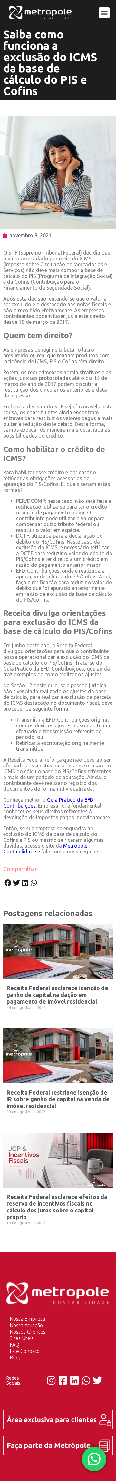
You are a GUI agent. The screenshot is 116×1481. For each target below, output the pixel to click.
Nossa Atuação (26, 1325)
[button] (104, 12)
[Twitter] (97, 1380)
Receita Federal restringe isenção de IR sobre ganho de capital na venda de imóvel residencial (58, 1099)
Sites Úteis (22, 1338)
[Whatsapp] (86, 1380)
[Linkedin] (74, 1380)
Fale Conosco (25, 1351)
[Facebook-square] (63, 1380)
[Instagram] (51, 1380)
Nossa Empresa (27, 1319)
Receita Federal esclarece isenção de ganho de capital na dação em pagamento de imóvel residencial (57, 995)
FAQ (14, 1345)
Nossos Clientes (27, 1332)
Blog (15, 1357)
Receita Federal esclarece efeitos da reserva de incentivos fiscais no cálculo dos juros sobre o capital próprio (56, 1206)
